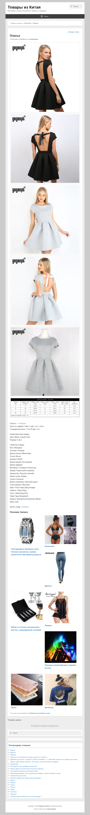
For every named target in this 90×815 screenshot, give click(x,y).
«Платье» (22, 423)
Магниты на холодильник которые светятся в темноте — (29, 757)
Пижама (13, 755)
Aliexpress (32, 713)
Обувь (12, 789)
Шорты (12, 780)
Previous (70, 32)
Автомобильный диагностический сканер (24, 771)
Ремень (12, 782)
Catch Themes (51, 809)
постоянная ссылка (43, 713)
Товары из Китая (24, 7)
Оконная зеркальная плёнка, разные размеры (25, 778)
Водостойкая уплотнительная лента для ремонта (26, 769)
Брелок (12, 750)
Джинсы (13, 752)
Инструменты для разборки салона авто (23, 766)
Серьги (12, 785)
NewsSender (34, 39)
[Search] (71, 6)
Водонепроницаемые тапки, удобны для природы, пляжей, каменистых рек (35, 773)
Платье (12, 787)
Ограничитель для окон (18, 776)
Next (78, 32)
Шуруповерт (14, 764)
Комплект (13, 792)
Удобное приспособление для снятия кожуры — (26, 796)
